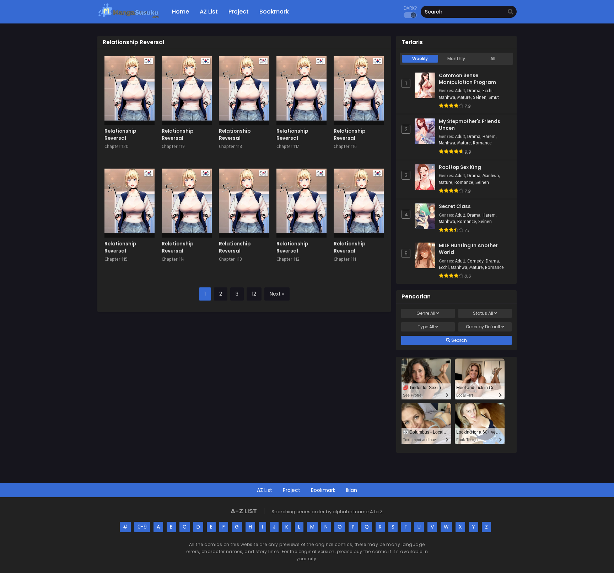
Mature (464, 97)
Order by (483, 327)
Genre (425, 313)
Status (483, 313)
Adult (460, 90)
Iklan (351, 490)
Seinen (479, 97)
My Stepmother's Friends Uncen (469, 125)
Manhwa (447, 97)
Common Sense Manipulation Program (467, 79)
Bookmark (323, 490)
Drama (473, 90)
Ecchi (487, 90)
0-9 (142, 526)
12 (254, 293)
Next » (277, 293)
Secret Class (455, 206)
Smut (494, 97)
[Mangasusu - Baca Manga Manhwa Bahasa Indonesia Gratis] (128, 17)
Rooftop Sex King (460, 167)
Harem (489, 136)
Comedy (475, 261)
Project (291, 490)
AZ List (264, 490)
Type (426, 327)
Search (458, 340)
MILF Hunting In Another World (468, 249)
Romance (482, 142)
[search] (510, 12)
